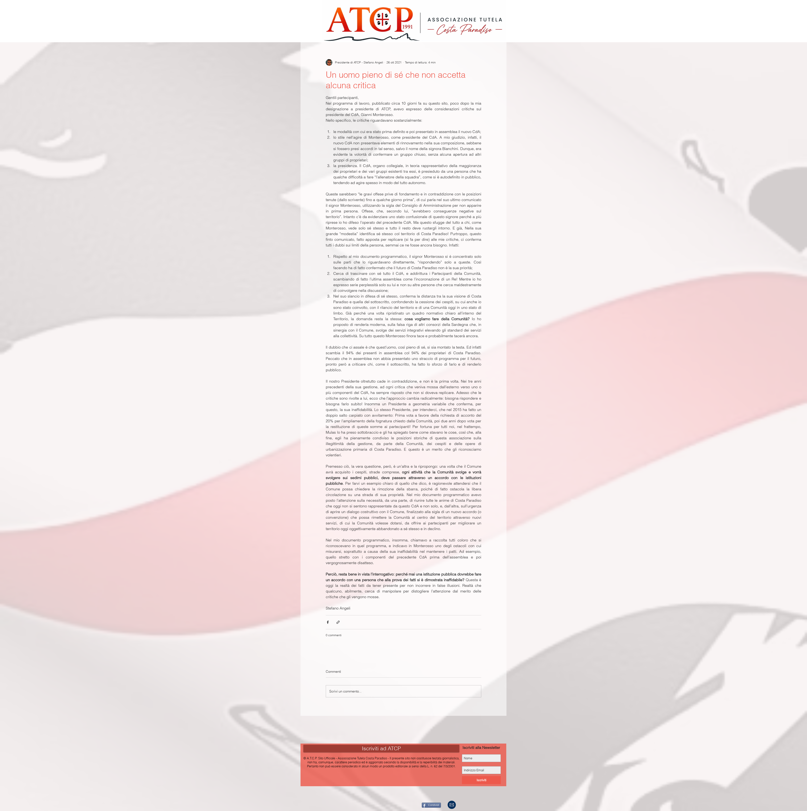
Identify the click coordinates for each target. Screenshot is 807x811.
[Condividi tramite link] (338, 622)
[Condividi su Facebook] (328, 622)
